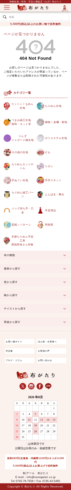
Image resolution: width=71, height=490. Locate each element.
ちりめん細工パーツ (23, 194)
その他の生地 (20, 152)
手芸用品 (50, 210)
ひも (47, 152)
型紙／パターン (21, 224)
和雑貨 (49, 224)
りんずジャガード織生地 (23, 138)
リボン (49, 166)
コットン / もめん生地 (22, 106)
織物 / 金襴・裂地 (56, 122)
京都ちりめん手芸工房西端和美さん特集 (22, 240)
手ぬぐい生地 (20, 180)
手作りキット (53, 180)
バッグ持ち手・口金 (23, 210)
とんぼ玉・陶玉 (54, 194)
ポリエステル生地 (56, 138)
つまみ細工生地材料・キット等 (21, 122)
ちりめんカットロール (22, 166)
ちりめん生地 (53, 106)
